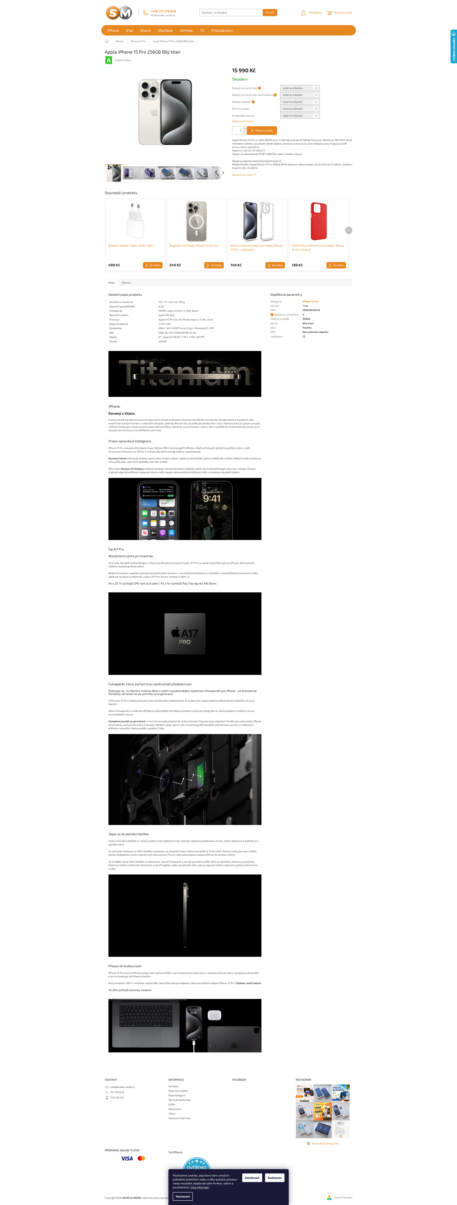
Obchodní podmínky (179, 1099)
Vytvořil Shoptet (343, 1197)
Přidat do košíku (264, 130)
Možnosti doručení (242, 121)
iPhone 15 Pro (310, 301)
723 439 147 (117, 1097)
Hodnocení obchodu (179, 1118)
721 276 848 (117, 1092)
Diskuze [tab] (126, 282)
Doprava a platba (178, 1090)
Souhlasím (275, 1177)
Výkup (171, 1113)
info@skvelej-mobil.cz (162, 15)
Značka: (123, 60)
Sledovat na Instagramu (325, 1143)
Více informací (200, 1187)
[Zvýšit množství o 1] (245, 128)
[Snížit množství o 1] (245, 133)
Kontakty (173, 1086)
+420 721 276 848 (163, 11)
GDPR (171, 1104)
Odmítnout (252, 1177)
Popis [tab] (111, 282)
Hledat (270, 12)
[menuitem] (113, 30)
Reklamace (174, 1108)
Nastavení (183, 1196)
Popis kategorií (176, 1095)
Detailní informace (242, 174)
